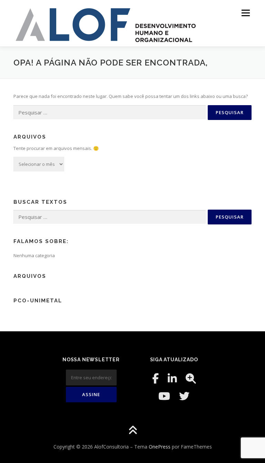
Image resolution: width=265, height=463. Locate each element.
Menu (245, 13)
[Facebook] (155, 378)
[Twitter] (184, 396)
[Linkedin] (172, 378)
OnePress (159, 446)
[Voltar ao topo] (132, 430)
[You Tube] (164, 396)
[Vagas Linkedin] (191, 378)
